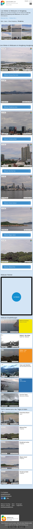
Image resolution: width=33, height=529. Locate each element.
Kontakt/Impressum (5, 494)
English (30, 1)
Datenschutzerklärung (6, 496)
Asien (5, 21)
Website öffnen (16, 297)
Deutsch (26, 1)
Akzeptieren (21, 527)
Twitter (4, 498)
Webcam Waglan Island (10, 235)
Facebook (2, 498)
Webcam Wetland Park (9, 267)
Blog (8, 498)
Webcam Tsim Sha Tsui (9, 171)
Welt (2, 21)
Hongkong (20, 21)
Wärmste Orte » (5, 18)
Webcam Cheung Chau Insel (11, 75)
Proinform (5, 492)
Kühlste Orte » (12, 18)
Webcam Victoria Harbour (10, 203)
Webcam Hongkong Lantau (10, 107)
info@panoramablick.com (7, 507)
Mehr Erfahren (12, 527)
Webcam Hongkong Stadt (10, 139)
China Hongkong (12, 21)
